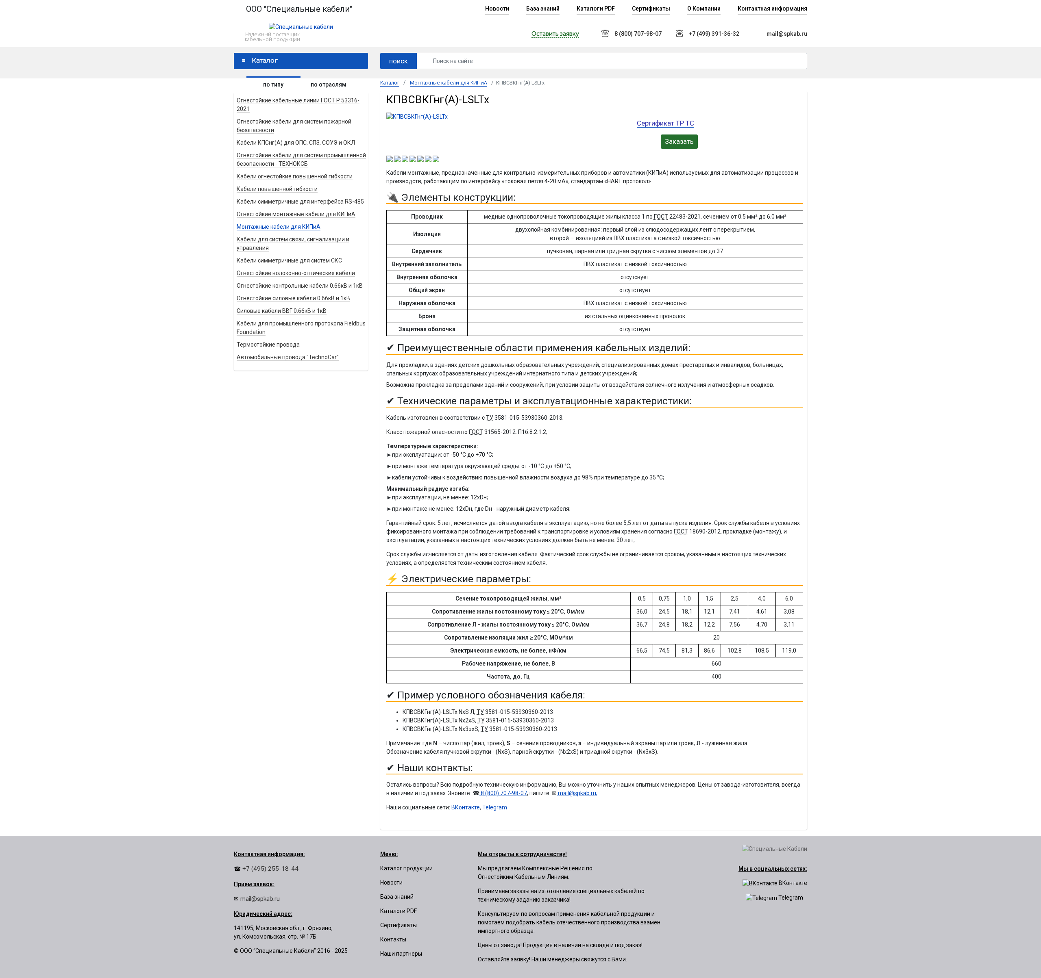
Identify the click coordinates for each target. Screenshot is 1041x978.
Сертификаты (651, 8)
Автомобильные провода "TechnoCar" (288, 357)
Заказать (679, 141)
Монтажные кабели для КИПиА (278, 226)
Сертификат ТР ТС (665, 123)
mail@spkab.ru (787, 33)
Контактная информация (772, 8)
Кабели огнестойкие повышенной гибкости (295, 176)
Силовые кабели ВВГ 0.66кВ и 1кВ (282, 311)
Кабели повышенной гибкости (277, 189)
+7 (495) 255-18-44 (269, 868)
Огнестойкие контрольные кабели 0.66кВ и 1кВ (300, 285)
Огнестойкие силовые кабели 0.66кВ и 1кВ (293, 298)
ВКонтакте (465, 807)
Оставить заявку (555, 33)
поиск (398, 61)
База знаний (543, 8)
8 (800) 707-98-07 (638, 33)
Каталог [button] (265, 60)
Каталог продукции (406, 868)
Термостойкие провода (268, 344)
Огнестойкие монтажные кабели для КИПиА (296, 214)
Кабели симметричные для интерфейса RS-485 (300, 201)
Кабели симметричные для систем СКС (289, 260)
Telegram (494, 807)
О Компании (704, 8)
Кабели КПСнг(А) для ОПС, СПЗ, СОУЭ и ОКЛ (296, 142)
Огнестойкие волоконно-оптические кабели (296, 273)
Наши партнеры (401, 953)
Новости (497, 8)
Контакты (393, 939)
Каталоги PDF (596, 8)
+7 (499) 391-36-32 (714, 33)
